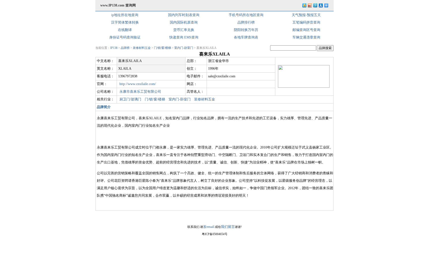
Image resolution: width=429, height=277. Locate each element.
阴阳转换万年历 (246, 30)
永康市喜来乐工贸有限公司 (140, 91)
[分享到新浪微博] (309, 5)
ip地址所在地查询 (124, 15)
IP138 (113, 48)
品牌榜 (125, 48)
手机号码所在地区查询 (246, 15)
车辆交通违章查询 (306, 37)
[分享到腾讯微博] (315, 5)
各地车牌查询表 (246, 37)
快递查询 (176, 37)
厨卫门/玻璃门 (130, 99)
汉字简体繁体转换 (125, 22)
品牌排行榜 (246, 22)
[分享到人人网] (320, 5)
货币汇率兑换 (183, 30)
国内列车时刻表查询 (183, 15)
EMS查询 (191, 37)
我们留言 (228, 227)
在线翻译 (125, 30)
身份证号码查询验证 (125, 37)
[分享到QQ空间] (304, 5)
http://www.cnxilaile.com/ (137, 84)
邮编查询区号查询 (306, 30)
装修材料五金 (142, 48)
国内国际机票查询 (184, 22)
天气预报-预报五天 (306, 15)
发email (208, 227)
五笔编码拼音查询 (306, 22)
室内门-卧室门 (183, 48)
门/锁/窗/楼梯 (162, 48)
